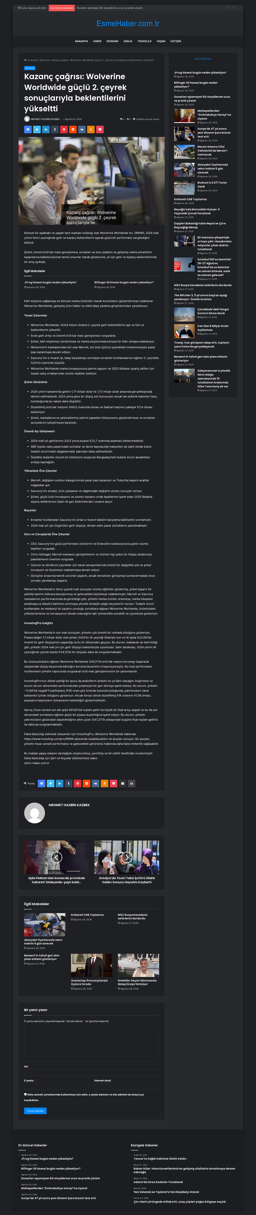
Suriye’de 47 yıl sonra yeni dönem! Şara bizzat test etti (214, 132)
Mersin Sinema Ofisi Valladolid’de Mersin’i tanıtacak (212, 150)
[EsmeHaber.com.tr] (128, 23)
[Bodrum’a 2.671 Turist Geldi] (184, 188)
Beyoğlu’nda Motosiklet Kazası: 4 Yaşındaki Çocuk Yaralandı (197, 211)
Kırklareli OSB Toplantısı (87, 915)
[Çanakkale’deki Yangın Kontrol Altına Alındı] (184, 314)
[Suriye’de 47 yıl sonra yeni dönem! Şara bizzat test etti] (184, 134)
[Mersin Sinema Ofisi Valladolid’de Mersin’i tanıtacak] (184, 152)
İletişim (176, 41)
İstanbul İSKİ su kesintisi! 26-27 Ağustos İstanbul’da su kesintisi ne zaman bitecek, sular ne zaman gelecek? (214, 267)
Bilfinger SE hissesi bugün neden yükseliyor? (124, 282)
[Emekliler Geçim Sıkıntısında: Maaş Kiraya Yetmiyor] (138, 965)
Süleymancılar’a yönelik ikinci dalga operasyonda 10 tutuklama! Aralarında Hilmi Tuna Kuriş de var (214, 378)
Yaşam (161, 41)
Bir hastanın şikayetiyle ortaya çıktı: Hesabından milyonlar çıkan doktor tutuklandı (215, 243)
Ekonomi (112, 41)
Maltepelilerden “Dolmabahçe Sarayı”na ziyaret (214, 115)
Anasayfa (81, 41)
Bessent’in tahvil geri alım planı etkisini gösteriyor (41, 957)
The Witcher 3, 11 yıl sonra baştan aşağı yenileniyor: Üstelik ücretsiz (200, 297)
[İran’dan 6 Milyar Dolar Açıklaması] (184, 331)
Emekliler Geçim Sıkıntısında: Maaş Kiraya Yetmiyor (137, 982)
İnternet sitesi (102, 1080)
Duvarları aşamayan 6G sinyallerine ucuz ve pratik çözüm (110, 7)
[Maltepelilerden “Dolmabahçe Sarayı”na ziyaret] (184, 116)
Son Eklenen (203, 58)
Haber (97, 41)
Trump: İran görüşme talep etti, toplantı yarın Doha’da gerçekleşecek (201, 344)
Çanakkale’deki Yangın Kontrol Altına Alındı (213, 311)
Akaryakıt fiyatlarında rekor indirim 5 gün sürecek (43, 941)
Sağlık (128, 41)
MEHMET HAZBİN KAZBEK (45, 119)
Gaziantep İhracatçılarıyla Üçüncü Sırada (89, 982)
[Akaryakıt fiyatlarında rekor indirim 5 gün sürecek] (44, 924)
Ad (26, 1066)
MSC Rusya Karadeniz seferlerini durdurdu (132, 916)
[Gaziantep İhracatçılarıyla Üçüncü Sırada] (91, 965)
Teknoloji (144, 41)
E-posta (29, 1080)
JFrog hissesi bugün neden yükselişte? (50, 282)
